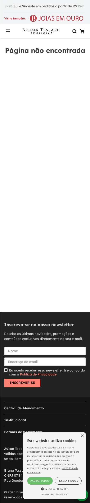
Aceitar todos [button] (40, 480)
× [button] (82, 436)
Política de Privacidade (38, 374)
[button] (8, 31)
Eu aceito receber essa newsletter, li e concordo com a (47, 372)
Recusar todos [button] (68, 480)
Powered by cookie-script (54, 494)
